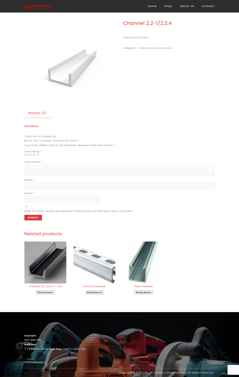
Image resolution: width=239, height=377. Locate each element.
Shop (168, 6)
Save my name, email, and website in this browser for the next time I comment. (78, 211)
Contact (208, 6)
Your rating (32, 151)
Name (29, 180)
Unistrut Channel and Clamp (155, 48)
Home (152, 6)
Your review (33, 161)
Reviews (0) (37, 113)
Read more (45, 292)
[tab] (37, 113)
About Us (187, 6)
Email (28, 193)
